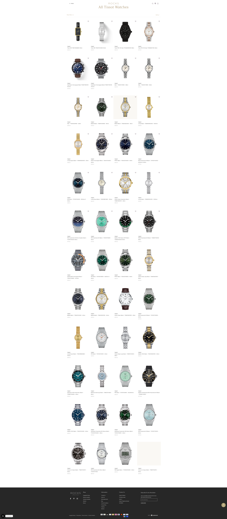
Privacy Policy (103, 504)
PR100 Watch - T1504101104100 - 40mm (123, 160)
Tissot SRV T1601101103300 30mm (98, 47)
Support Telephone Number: (124, 501)
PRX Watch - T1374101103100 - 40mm (99, 354)
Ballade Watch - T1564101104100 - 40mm (76, 315)
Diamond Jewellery (86, 497)
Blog (102, 501)
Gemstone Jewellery (86, 499)
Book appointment (104, 499)
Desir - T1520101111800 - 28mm (145, 84)
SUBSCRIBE (143, 502)
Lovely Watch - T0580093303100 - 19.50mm (148, 123)
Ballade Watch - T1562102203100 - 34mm (123, 123)
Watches (84, 501)
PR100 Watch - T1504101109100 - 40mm (123, 276)
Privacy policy (78, 515)
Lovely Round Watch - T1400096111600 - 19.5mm (101, 199)
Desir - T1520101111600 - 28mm (121, 84)
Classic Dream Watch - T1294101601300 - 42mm (125, 315)
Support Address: (122, 495)
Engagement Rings (86, 495)
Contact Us (103, 495)
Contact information (91, 515)
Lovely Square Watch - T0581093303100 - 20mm (78, 160)
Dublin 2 (120, 499)
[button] (153, 3)
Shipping (103, 506)
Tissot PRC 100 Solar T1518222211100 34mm (147, 47)
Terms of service (84, 515)
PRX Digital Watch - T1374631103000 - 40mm (124, 470)
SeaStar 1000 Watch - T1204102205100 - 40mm (148, 354)
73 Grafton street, (122, 497)
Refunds (102, 508)
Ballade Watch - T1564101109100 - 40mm (100, 123)
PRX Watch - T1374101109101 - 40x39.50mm (124, 392)
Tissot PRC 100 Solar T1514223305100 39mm (124, 47)
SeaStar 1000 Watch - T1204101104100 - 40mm (77, 431)
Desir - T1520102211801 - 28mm (74, 123)
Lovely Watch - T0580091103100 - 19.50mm (147, 199)
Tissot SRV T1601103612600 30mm (74, 47)
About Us (103, 497)
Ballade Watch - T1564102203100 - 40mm (100, 315)
